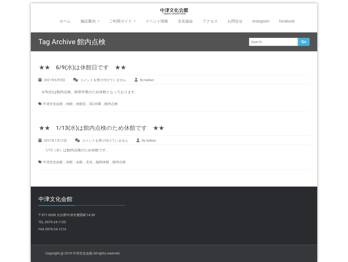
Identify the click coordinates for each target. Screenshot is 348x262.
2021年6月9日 (54, 80)
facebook (287, 21)
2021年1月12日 (55, 140)
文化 (89, 162)
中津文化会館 (53, 104)
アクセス (210, 21)
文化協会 (185, 21)
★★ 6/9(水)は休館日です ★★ (82, 67)
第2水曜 (95, 104)
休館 (69, 104)
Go (303, 41)
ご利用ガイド (120, 21)
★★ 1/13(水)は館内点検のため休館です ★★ (101, 128)
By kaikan (147, 80)
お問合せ (235, 21)
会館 (79, 162)
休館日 (81, 104)
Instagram (260, 21)
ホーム (65, 21)
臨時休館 (102, 162)
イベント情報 (156, 21)
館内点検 (111, 104)
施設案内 (88, 21)
